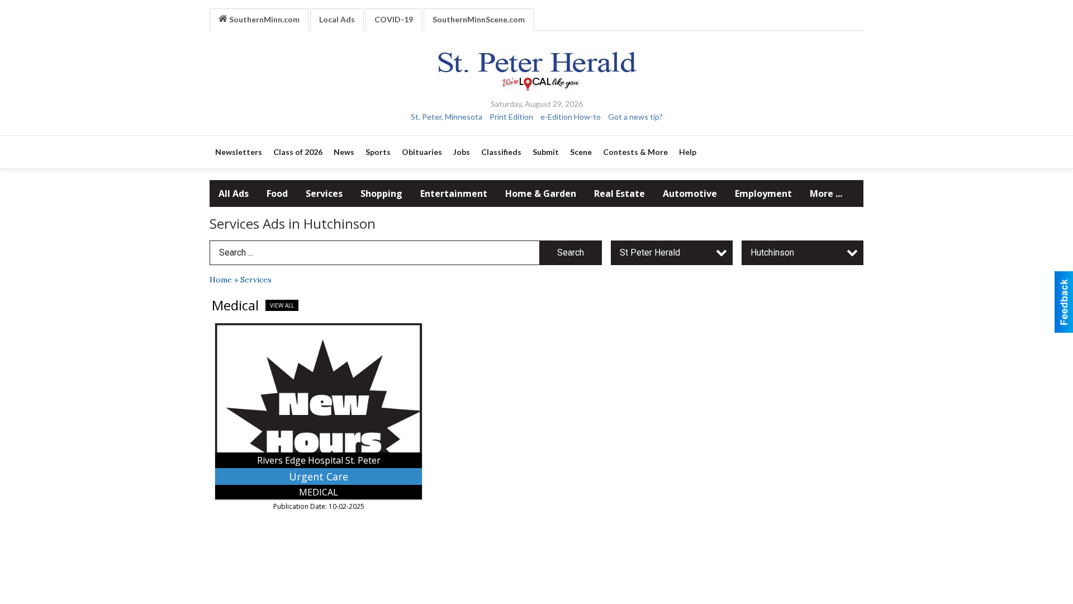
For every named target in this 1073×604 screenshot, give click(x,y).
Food (277, 193)
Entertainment (453, 193)
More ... (826, 193)
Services (324, 193)
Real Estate (619, 193)
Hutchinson (772, 252)
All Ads (234, 193)
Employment (763, 193)
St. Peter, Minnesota (446, 116)
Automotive (690, 193)
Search (570, 252)
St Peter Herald (650, 252)
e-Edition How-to (570, 116)
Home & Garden (540, 193)
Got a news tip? (635, 116)
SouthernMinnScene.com (479, 19)
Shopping (381, 193)
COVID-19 (393, 19)
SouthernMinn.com (263, 19)
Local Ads (337, 19)
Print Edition (511, 116)
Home (221, 280)
